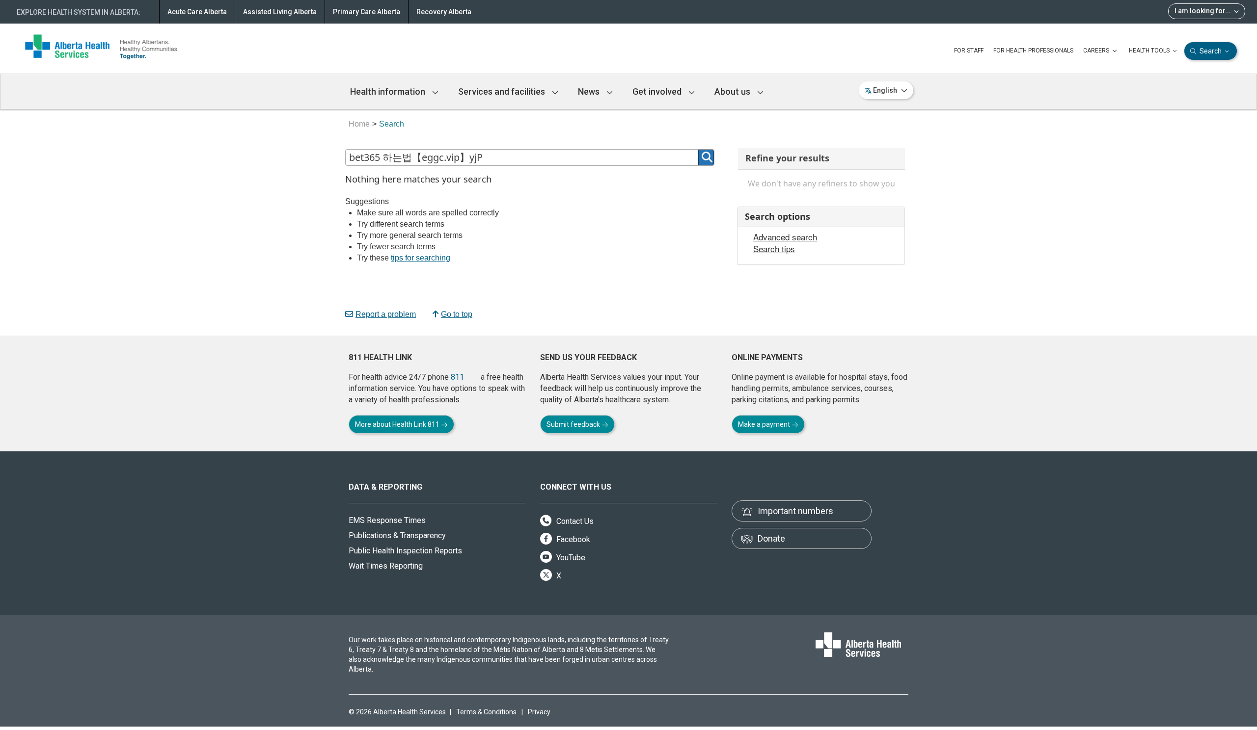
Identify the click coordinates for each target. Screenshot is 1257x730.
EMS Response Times (387, 520)
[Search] (706, 157)
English (885, 90)
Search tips (774, 249)
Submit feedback (574, 424)
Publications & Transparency (397, 535)
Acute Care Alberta (197, 12)
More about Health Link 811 (398, 424)
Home (359, 124)
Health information (388, 91)
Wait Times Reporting (386, 566)
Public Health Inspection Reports (405, 550)
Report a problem (385, 314)
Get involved (657, 91)
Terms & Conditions (486, 712)
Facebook (572, 539)
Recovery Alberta (443, 12)
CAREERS (1097, 50)
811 (457, 377)
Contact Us (574, 521)
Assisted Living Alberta (280, 12)
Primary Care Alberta (366, 12)
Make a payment (765, 424)
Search (1210, 51)
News (589, 91)
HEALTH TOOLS (1150, 50)
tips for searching (420, 258)
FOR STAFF (969, 50)
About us (733, 91)
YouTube (569, 557)
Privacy (539, 712)
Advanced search (785, 237)
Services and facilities (502, 91)
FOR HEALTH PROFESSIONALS (1033, 50)
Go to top (456, 314)
